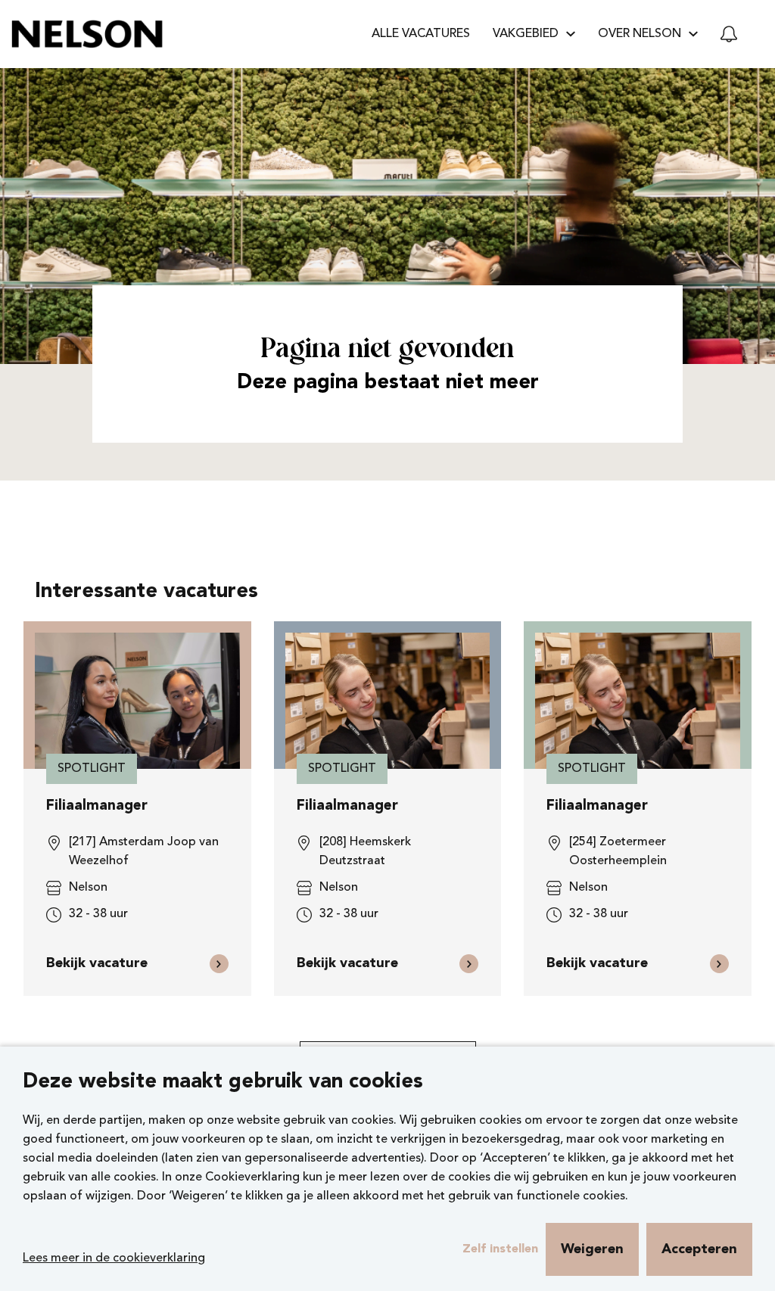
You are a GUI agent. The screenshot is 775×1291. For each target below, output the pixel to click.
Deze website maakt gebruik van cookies (223, 1082)
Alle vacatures (421, 34)
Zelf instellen (500, 1249)
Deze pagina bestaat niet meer (388, 383)
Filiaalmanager (97, 806)
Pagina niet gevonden (387, 350)
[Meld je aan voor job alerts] (729, 34)
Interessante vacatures (146, 592)
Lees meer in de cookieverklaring (114, 1258)
